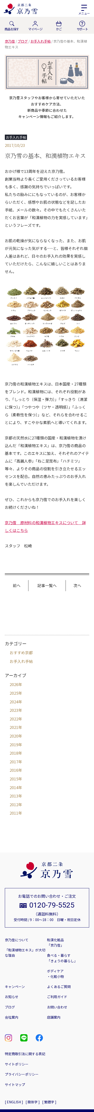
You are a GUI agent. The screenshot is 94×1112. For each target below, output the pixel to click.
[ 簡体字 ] (33, 1101)
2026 (14, 684)
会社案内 (11, 1017)
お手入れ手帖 (21, 661)
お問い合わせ (57, 1007)
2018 (14, 753)
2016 (14, 770)
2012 (14, 804)
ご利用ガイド (57, 996)
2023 (14, 710)
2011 (14, 813)
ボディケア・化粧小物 (55, 973)
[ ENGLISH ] (14, 1101)
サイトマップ (15, 1084)
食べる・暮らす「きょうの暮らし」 (62, 958)
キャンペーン (15, 986)
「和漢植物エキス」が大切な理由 (25, 953)
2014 (14, 787)
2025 (14, 693)
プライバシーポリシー (22, 1074)
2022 (14, 719)
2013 (14, 796)
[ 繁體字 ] (49, 1101)
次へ (77, 585)
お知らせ (11, 996)
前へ (16, 585)
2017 (14, 762)
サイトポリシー (16, 1064)
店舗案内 (53, 1017)
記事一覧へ (47, 585)
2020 (14, 736)
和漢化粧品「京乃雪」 (55, 942)
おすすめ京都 (21, 652)
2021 (14, 727)
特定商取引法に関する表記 (25, 1053)
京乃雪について (16, 939)
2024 (14, 702)
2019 (14, 744)
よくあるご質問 (59, 986)
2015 (14, 779)
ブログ (10, 1007)
